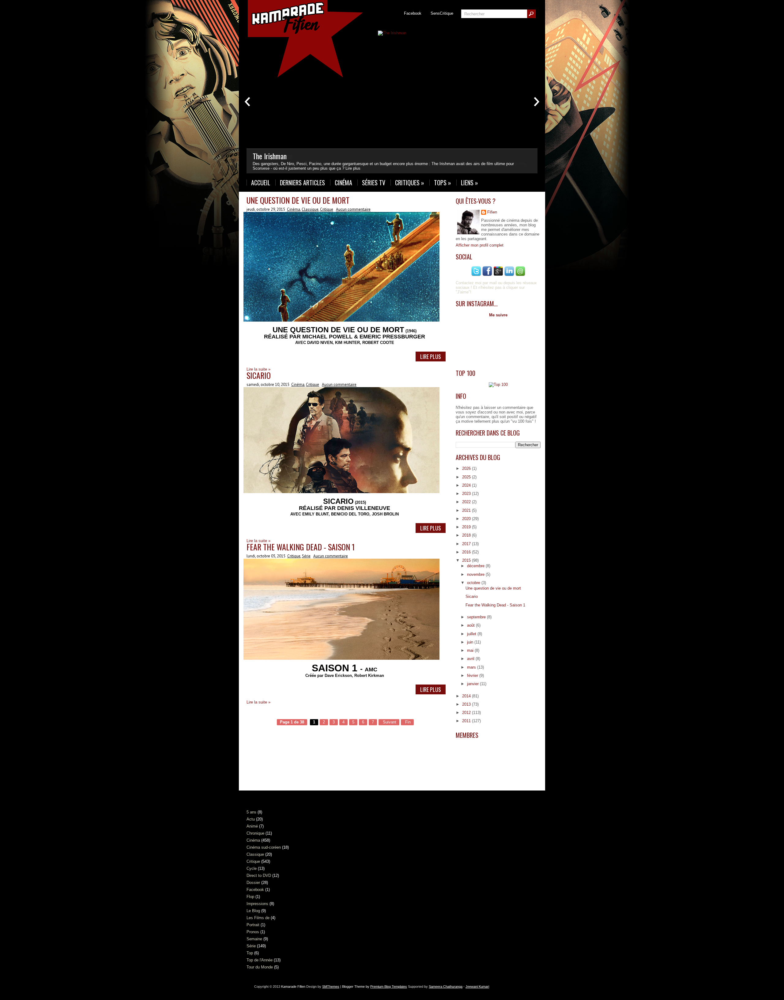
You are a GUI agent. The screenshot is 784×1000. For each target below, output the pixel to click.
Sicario (259, 375)
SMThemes (330, 986)
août (471, 625)
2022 (467, 502)
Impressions (257, 903)
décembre (476, 566)
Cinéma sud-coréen (264, 847)
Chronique (255, 833)
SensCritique (442, 13)
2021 (467, 510)
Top (250, 953)
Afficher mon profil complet (479, 245)
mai (471, 650)
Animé (252, 826)
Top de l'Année (260, 960)
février (473, 675)
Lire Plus (430, 356)
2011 (467, 721)
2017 (467, 544)
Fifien (492, 212)
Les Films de (258, 917)
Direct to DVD (259, 875)
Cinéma (343, 182)
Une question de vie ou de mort (298, 200)
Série (306, 556)
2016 (467, 552)
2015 (467, 560)
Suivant (389, 722)
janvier (473, 683)
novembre (476, 574)
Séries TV (373, 182)
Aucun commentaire (353, 209)
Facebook (412, 13)
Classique (310, 209)
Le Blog (253, 910)
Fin (407, 722)
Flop (250, 896)
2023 (467, 493)
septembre (477, 617)
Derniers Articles (302, 182)
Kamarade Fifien (293, 986)
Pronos (253, 932)
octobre (474, 582)
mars (472, 667)
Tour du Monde (260, 967)
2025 (467, 477)
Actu (251, 819)
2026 (467, 468)
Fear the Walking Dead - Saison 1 (301, 547)
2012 (467, 712)
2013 (467, 704)
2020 (467, 518)
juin (470, 642)
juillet (472, 634)
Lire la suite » (258, 702)
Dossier (253, 882)
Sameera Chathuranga (445, 986)
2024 (467, 485)
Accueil (260, 182)
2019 (467, 527)
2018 (467, 535)
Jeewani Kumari (477, 986)
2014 (467, 696)
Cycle (252, 868)
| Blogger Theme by (373, 986)
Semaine (254, 939)
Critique (326, 209)
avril (471, 658)
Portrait (253, 925)
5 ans (251, 812)
